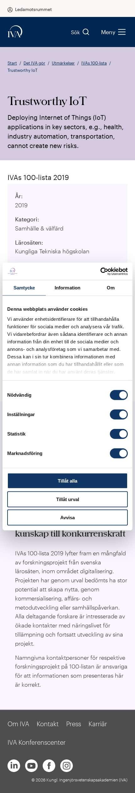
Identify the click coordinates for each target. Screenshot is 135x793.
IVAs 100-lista (94, 63)
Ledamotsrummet (33, 9)
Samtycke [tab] (24, 287)
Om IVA (18, 723)
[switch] (119, 415)
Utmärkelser (63, 63)
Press (73, 723)
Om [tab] (111, 287)
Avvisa (67, 517)
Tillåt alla (67, 481)
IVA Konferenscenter (37, 742)
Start (12, 63)
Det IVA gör (34, 63)
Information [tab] (67, 287)
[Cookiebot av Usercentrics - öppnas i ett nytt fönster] (100, 271)
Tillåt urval (67, 499)
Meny (108, 32)
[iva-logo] (15, 31)
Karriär (98, 723)
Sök (75, 32)
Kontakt (48, 723)
